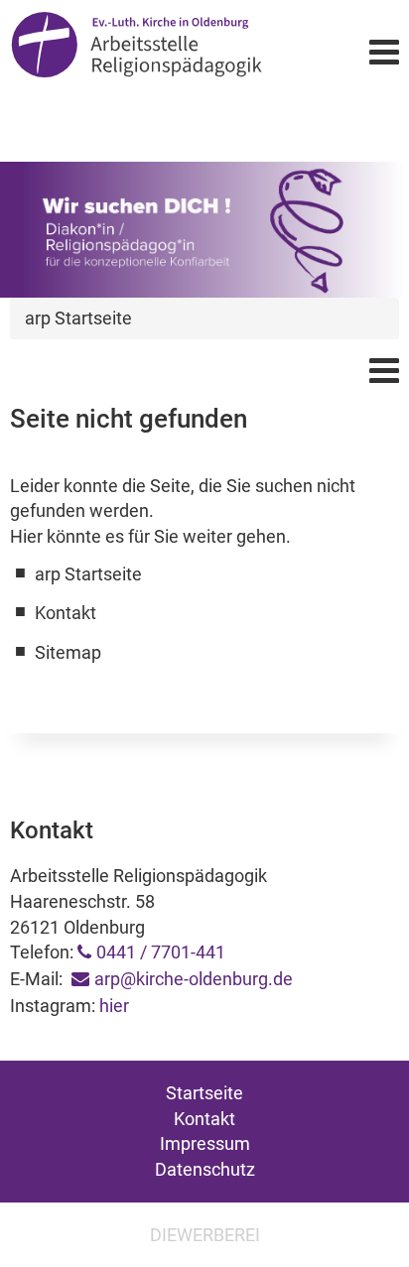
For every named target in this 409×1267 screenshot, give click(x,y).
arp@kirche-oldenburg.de (193, 978)
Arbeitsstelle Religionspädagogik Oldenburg (136, 51)
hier (114, 1005)
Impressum (205, 1143)
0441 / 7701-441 (160, 952)
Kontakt (204, 1118)
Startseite (204, 1092)
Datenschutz (205, 1169)
